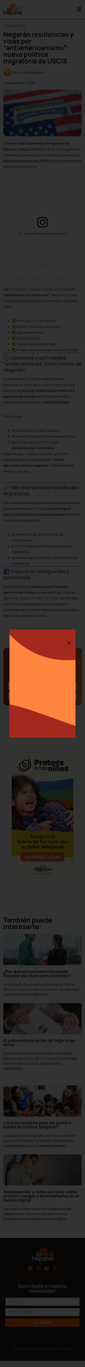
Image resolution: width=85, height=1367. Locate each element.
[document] (42, 683)
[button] (68, 642)
